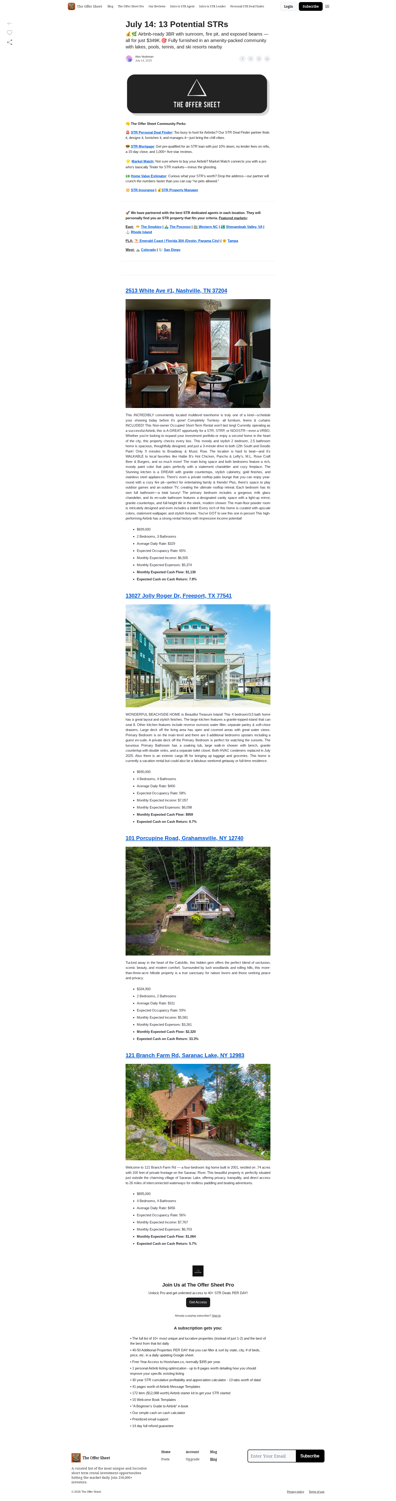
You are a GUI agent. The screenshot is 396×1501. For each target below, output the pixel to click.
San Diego (172, 250)
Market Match (142, 161)
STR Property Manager (180, 190)
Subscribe (311, 6)
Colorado (148, 250)
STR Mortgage (142, 146)
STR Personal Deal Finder (151, 132)
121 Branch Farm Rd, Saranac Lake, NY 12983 (185, 1055)
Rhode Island (141, 232)
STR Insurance (142, 190)
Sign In (216, 1315)
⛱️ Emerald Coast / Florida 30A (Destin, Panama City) (177, 241)
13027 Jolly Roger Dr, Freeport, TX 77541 (179, 596)
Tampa (233, 241)
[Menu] (327, 5)
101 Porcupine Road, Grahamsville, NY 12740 (184, 838)
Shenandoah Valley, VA (244, 227)
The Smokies (151, 227)
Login (288, 6)
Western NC (208, 227)
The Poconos (180, 227)
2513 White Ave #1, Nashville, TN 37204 (176, 290)
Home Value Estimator (148, 176)
